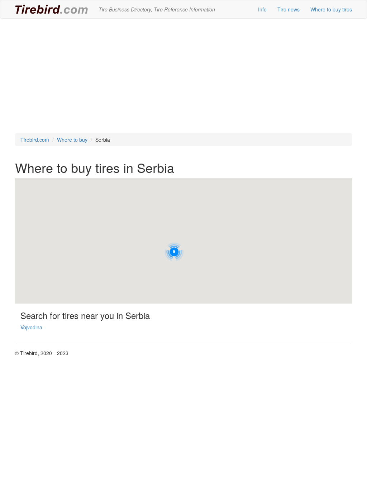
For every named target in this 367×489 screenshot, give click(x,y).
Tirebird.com (34, 139)
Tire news (288, 9)
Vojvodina (31, 327)
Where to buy (72, 139)
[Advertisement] (183, 76)
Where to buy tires (331, 9)
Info (262, 9)
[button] (173, 251)
